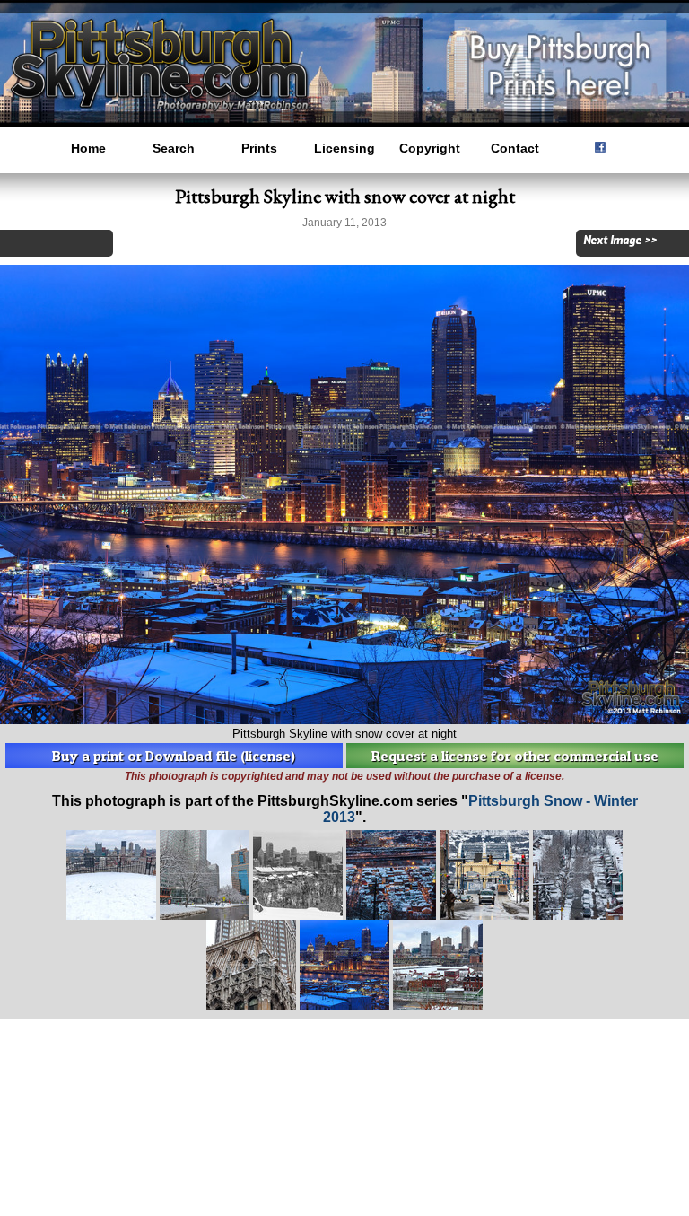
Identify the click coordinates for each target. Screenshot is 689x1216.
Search (174, 148)
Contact (515, 148)
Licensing (344, 148)
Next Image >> (620, 240)
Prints (259, 148)
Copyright (429, 148)
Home (88, 148)
